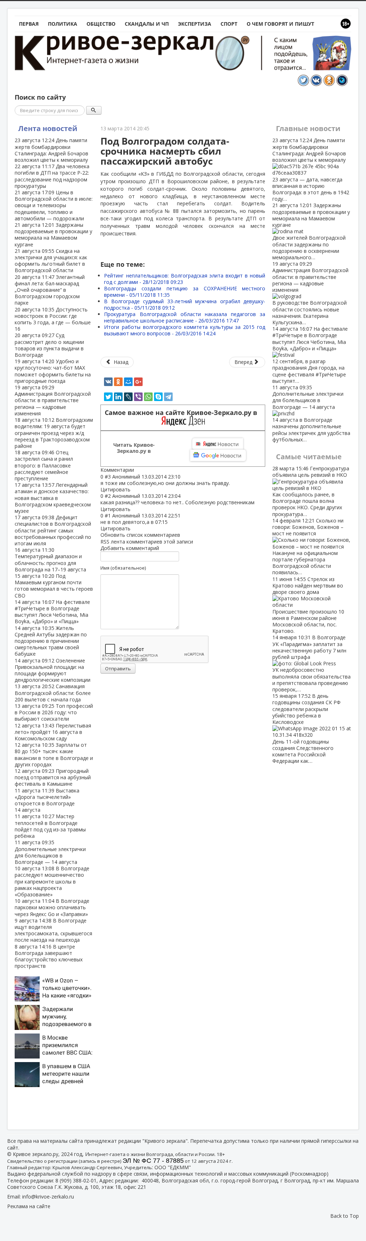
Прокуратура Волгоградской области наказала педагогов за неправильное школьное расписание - (184, 317)
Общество (100, 23)
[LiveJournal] (128, 396)
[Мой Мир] (128, 381)
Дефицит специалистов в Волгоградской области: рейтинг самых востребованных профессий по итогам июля (53, 530)
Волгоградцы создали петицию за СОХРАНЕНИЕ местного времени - (184, 291)
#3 (108, 476)
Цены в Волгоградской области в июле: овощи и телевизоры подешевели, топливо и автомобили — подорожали (54, 205)
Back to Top (344, 1215)
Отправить (118, 668)
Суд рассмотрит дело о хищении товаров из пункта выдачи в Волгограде (49, 345)
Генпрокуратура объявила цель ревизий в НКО (310, 491)
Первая (29, 23)
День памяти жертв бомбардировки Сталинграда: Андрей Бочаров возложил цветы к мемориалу (51, 150)
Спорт (229, 23)
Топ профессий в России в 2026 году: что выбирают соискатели (54, 712)
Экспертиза (194, 23)
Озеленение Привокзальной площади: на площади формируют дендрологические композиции (52, 670)
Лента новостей (47, 128)
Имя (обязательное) (123, 568)
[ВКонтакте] (108, 381)
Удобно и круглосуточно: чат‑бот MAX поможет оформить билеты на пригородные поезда (53, 371)
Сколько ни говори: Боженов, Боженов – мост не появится (307, 546)
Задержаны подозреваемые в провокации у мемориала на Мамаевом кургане (53, 234)
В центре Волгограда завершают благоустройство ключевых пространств (49, 956)
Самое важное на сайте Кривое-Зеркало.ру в (183, 412)
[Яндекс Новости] (217, 444)
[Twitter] (108, 396)
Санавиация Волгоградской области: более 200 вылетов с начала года (53, 692)
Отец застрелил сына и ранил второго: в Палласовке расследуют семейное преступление (44, 465)
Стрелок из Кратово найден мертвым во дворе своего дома (308, 605)
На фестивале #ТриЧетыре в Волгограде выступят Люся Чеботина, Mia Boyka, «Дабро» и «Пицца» (52, 612)
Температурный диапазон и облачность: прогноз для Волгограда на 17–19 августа (50, 559)
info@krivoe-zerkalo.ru (48, 1196)
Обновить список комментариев (140, 534)
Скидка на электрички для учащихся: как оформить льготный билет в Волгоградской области (51, 260)
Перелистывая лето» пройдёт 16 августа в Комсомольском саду (53, 732)
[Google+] (138, 381)
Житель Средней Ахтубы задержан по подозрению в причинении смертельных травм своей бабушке (51, 641)
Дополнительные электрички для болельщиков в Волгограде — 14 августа (50, 852)
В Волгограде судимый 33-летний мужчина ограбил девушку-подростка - (184, 304)
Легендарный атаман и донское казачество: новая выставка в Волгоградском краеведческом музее (53, 497)
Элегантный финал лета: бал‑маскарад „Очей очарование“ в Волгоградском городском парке (50, 290)
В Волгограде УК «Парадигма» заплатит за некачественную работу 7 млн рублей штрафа (311, 663)
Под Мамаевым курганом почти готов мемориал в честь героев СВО (54, 585)
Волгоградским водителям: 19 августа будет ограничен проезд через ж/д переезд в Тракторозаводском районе (54, 432)
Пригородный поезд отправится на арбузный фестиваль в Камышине (53, 777)
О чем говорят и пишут (280, 23)
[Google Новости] (218, 455)
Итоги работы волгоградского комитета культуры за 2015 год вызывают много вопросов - (184, 330)
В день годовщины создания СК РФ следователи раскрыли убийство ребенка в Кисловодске (306, 728)
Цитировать (115, 489)
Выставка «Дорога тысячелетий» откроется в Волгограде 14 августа (47, 800)
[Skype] (158, 396)
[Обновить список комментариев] (137, 469)
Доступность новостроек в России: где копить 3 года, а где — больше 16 (53, 319)
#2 (108, 495)
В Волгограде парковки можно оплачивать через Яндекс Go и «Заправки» (52, 907)
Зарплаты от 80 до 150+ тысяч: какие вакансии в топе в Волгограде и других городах (54, 754)
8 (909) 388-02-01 (76, 1180)
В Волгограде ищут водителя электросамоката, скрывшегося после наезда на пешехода (53, 930)
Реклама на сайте (28, 1206)
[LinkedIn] (118, 396)
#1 (108, 515)
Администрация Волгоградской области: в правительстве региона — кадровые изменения (53, 400)
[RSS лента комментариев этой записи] (136, 469)
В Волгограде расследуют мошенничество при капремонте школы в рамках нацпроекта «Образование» (52, 881)
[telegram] (168, 396)
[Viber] (138, 396)
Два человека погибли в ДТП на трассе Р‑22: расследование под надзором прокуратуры (52, 176)
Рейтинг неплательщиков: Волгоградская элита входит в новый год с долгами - (184, 278)
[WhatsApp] (148, 396)
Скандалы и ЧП (147, 23)
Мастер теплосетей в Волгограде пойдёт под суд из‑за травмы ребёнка (50, 826)
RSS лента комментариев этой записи (146, 541)
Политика (62, 23)
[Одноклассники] (118, 381)
